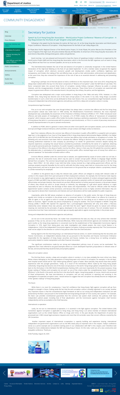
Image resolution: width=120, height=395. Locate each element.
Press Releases (10, 40)
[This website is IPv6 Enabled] (101, 390)
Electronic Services (39, 384)
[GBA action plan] (99, 377)
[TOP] (118, 361)
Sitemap (67, 384)
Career (6, 384)
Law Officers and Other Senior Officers (14, 61)
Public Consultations (12, 66)
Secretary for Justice (13, 50)
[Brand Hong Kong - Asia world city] (110, 390)
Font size (81, 2)
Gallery (7, 75)
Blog (6, 32)
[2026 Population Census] (20, 377)
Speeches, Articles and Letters (12, 45)
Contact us (85, 2)
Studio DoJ (8, 79)
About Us (91, 5)
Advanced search (110, 2)
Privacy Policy (8, 386)
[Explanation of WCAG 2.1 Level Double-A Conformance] (95, 390)
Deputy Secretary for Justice (13, 55)
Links (62, 384)
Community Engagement (103, 5)
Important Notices (77, 384)
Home (76, 5)
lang (76, 2)
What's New (83, 5)
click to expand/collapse (22, 32)
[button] (5, 373)
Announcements (10, 71)
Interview (8, 36)
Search (103, 2)
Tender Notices (28, 384)
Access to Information (16, 384)
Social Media (9, 83)
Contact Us (56, 384)
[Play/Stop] (60, 379)
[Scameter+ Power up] (46, 377)
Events (115, 5)
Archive (49, 384)
